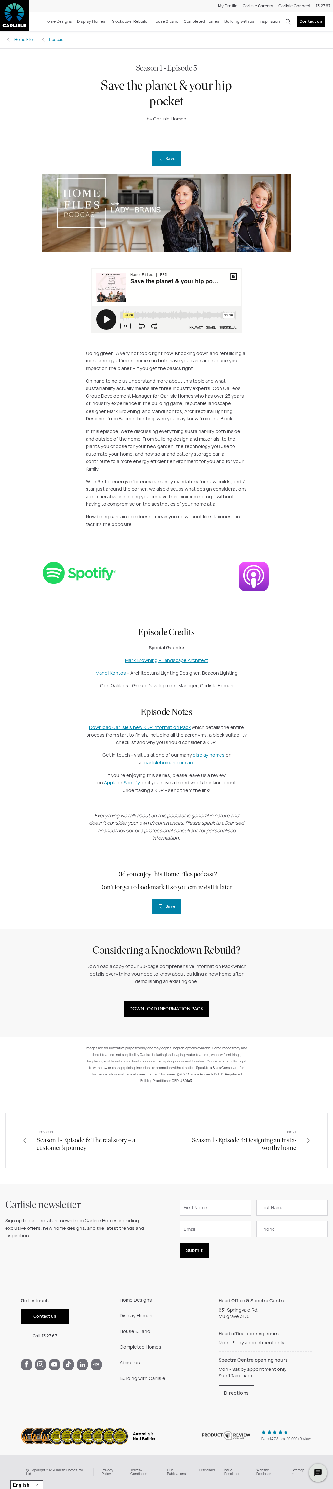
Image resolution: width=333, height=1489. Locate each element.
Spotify (132, 783)
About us (130, 1362)
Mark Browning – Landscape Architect (166, 660)
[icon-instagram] (40, 1364)
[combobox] (26, 1484)
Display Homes (91, 21)
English (21, 1485)
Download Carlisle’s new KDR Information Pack (140, 727)
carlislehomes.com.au (168, 762)
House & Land (166, 21)
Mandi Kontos (110, 673)
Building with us (239, 21)
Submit (194, 1250)
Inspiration (270, 21)
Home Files (24, 39)
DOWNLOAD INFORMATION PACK (166, 1008)
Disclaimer (207, 1470)
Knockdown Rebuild (129, 21)
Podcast (57, 39)
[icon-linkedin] (82, 1364)
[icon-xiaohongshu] (96, 1364)
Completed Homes (201, 21)
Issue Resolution (232, 1472)
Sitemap (298, 1470)
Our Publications (176, 1472)
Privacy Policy (107, 1472)
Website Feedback (263, 1472)
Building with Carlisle (142, 1378)
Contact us (311, 21)
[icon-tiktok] (68, 1364)
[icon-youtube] (54, 1364)
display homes (209, 755)
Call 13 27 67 (45, 1336)
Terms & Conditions (138, 1472)
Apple (110, 783)
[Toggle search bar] (288, 21)
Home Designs (58, 21)
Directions (236, 1393)
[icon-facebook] (26, 1364)
